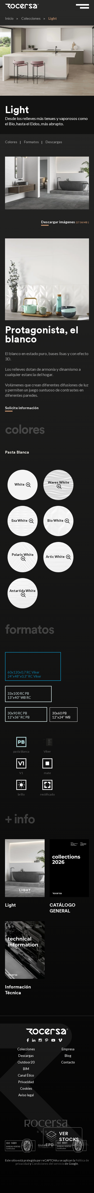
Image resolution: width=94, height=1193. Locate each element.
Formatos (31, 142)
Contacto (68, 1062)
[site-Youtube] (53, 1040)
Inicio (9, 18)
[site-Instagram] (40, 1040)
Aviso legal (26, 1095)
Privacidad (26, 1082)
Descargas (54, 142)
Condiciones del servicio (48, 1163)
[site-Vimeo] (60, 1040)
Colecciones (31, 18)
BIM (26, 1069)
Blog (68, 1056)
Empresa (68, 1049)
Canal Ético (26, 1075)
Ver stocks (69, 1136)
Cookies (26, 1088)
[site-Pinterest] (46, 1040)
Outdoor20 (26, 1062)
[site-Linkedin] (33, 1040)
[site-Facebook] (28, 1040)
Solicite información (22, 408)
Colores (11, 142)
